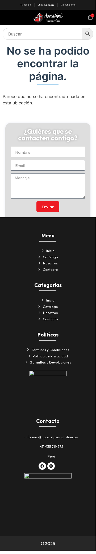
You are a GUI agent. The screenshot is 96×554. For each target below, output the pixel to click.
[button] (7, 17)
